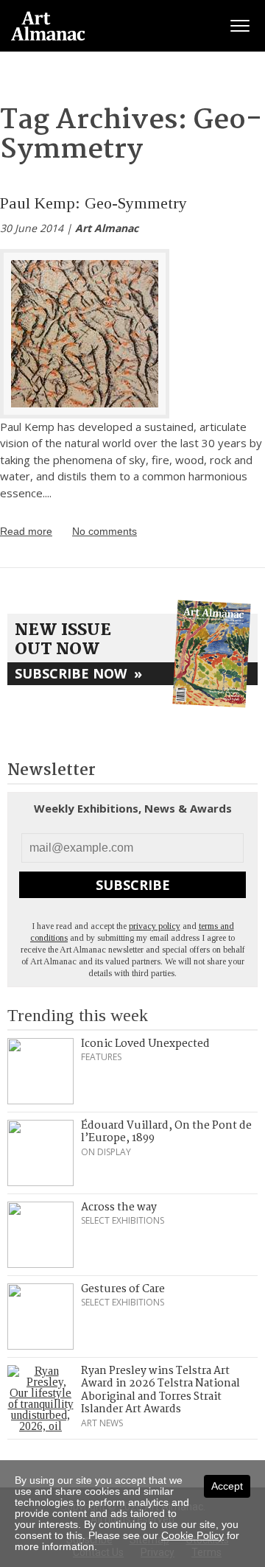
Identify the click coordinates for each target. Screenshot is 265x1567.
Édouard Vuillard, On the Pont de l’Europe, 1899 (166, 1132)
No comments (104, 531)
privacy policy (154, 926)
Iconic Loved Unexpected (145, 1044)
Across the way (119, 1207)
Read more (26, 531)
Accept (227, 1486)
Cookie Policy (192, 1535)
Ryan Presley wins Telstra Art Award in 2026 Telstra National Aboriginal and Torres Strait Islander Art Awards (160, 1390)
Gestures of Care (123, 1289)
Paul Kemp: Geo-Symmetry (93, 203)
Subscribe (133, 885)
